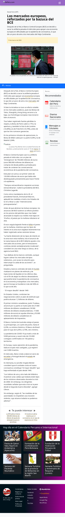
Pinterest (30, 498)
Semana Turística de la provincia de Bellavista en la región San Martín (32, 471)
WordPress (43, 503)
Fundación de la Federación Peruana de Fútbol (52, 447)
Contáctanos (19, 489)
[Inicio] (3, 85)
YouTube (30, 503)
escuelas (7, 356)
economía (29, 96)
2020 (31, 151)
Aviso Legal (18, 501)
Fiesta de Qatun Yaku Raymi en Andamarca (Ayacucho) (11, 447)
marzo (36, 149)
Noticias (8, 85)
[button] (59, 2)
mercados (32, 101)
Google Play (43, 500)
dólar (31, 224)
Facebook (30, 492)
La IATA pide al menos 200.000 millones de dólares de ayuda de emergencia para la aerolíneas (13, 418)
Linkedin (30, 495)
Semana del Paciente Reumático (9, 468)
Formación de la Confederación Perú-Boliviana (32, 445)
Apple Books (44, 497)
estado (30, 356)
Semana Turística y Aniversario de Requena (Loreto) (53, 469)
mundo (36, 269)
